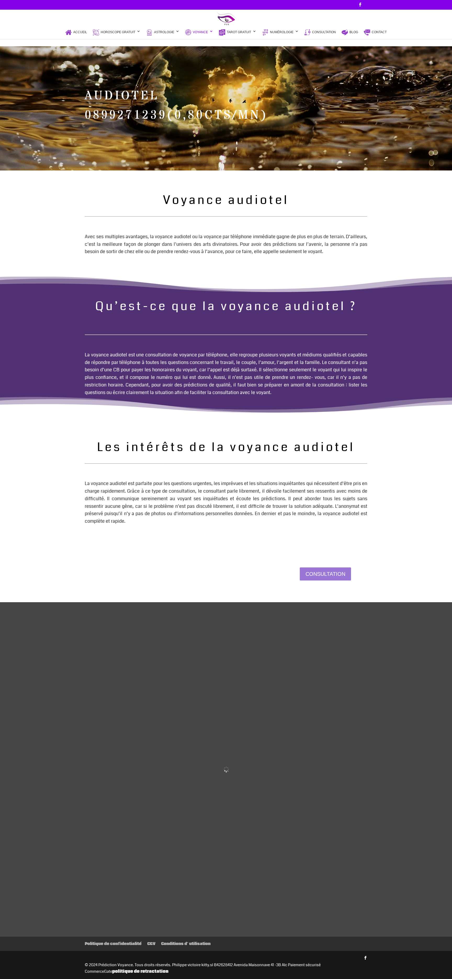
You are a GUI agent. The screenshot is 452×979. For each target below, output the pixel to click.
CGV (151, 943)
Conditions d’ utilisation (186, 943)
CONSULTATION (325, 574)
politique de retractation (140, 971)
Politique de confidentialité (113, 943)
